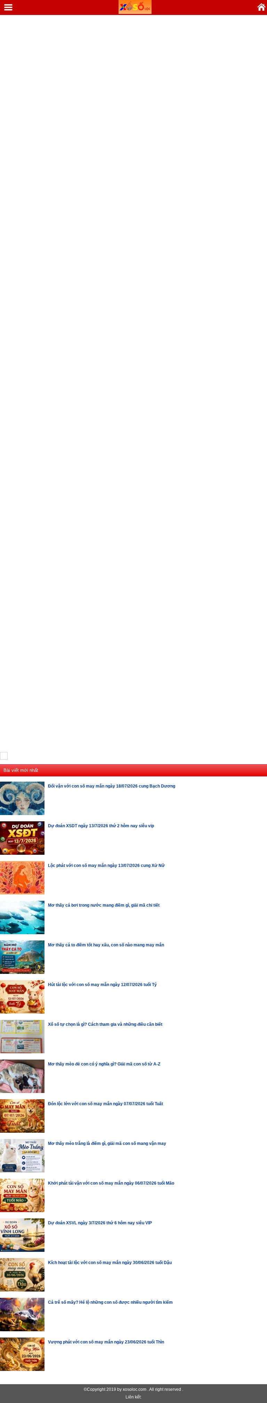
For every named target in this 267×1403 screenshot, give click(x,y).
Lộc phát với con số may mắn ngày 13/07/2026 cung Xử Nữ (106, 865)
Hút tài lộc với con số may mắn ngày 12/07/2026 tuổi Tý (102, 984)
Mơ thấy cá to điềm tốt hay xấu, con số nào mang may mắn (106, 945)
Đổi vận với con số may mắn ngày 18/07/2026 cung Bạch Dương (111, 786)
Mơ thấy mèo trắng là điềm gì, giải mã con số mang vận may (107, 1143)
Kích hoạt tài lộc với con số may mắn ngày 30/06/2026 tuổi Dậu (110, 1262)
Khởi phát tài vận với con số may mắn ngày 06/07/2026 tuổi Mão (111, 1183)
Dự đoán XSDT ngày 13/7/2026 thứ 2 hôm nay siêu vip (101, 825)
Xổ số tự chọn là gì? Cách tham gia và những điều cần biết (105, 1024)
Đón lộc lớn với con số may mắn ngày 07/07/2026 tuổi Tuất (105, 1103)
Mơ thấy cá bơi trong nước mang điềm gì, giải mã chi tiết (104, 905)
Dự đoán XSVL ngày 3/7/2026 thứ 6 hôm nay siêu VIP (100, 1222)
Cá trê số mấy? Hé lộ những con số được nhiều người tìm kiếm (110, 1302)
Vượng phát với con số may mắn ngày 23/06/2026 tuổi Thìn (106, 1342)
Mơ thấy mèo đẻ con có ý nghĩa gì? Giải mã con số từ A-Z (104, 1064)
